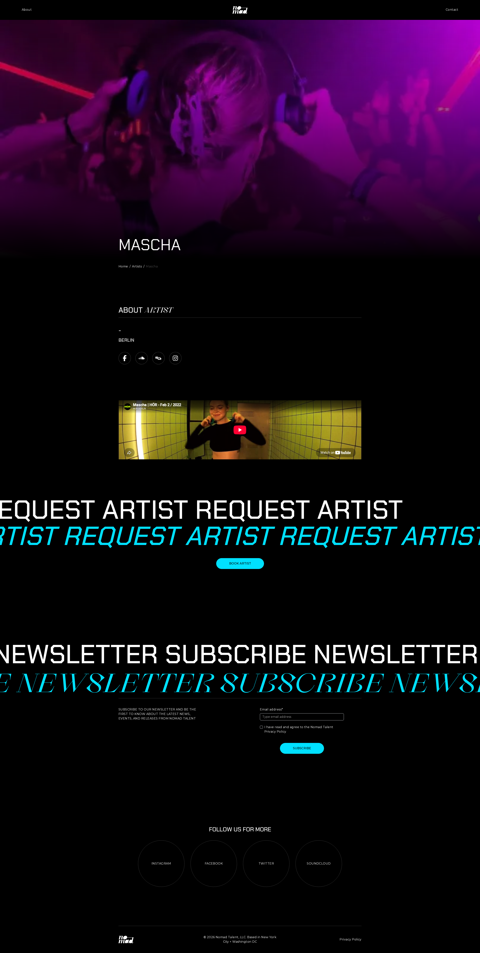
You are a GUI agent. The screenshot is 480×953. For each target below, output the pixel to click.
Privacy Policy (275, 731)
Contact (452, 9)
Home (123, 266)
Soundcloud (319, 863)
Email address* (271, 709)
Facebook (214, 863)
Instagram (161, 863)
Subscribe (302, 748)
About (27, 9)
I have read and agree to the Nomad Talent (298, 729)
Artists (137, 266)
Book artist (240, 563)
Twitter (266, 863)
